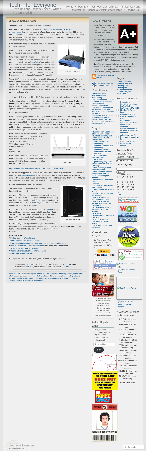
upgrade (72, 278)
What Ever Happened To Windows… (128, 143)
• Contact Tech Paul (124, 84)
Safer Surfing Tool (128, 105)
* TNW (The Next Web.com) (103, 215)
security (17, 276)
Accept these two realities (102, 116)
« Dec (118, 195)
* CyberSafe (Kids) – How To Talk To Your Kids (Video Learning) (102, 164)
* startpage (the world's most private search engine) (101, 209)
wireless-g (20, 280)
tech (33, 276)
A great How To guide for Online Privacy (102, 103)
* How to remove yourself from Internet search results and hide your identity (102, 175)
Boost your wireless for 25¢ (21, 254)
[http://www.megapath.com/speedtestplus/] (127, 272)
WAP (78, 278)
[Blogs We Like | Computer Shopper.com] (129, 247)
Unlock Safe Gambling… (125, 103)
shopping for (26, 276)
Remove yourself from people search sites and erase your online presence (103, 120)
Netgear (26, 278)
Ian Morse (124, 108)
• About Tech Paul (123, 82)
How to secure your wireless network (25, 241)
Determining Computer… (125, 122)
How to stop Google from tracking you (102, 226)
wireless (12, 280)
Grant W (123, 114)
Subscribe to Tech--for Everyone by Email (105, 84)
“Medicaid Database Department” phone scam (102, 107)
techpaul (32, 273)
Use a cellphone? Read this (103, 100)
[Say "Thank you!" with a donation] (104, 255)
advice (39, 273)
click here (29, 267)
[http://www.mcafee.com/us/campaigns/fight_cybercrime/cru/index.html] (103, 284)
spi (46, 278)
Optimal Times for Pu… (129, 129)
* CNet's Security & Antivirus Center (100, 157)
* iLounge (95, 184)
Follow (98, 350)
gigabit (43, 276)
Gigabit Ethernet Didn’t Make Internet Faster (28, 251)
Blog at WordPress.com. (18, 448)
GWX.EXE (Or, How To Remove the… (129, 110)
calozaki (123, 135)
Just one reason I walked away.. (99, 97)
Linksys (19, 278)
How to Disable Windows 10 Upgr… (128, 116)
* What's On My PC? (100, 219)
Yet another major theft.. (101, 110)
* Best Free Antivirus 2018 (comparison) (102, 147)
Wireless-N (29, 280)
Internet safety (67, 276)
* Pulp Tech (96, 205)
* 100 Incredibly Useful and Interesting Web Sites (102, 133)
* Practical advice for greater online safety (100, 199)
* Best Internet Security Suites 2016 (101, 153)
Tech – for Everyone (32, 5)
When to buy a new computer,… (128, 125)
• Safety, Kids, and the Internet (123, 93)
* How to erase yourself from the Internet (101, 169)
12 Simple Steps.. (99, 124)
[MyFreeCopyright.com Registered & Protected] (128, 202)
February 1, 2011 (15, 273)
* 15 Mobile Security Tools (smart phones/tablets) (102, 137)
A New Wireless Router (22, 20)
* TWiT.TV (95, 217)
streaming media (54, 278)
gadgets (46, 273)
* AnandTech (97, 140)
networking (61, 273)
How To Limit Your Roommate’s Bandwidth (27, 246)
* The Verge (96, 213)
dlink (38, 276)
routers (69, 273)
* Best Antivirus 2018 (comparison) (100, 143)
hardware (53, 273)
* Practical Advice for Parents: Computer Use (101, 202)
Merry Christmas (99, 94)
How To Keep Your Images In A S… (129, 137)
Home (69, 6)
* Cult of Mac (97, 160)
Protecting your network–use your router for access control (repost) (38, 243)
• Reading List (131, 9)
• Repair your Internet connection (104, 9)
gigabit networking (54, 276)
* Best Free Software (100, 150)
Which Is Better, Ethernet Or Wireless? (25, 248)
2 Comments (38, 280)
